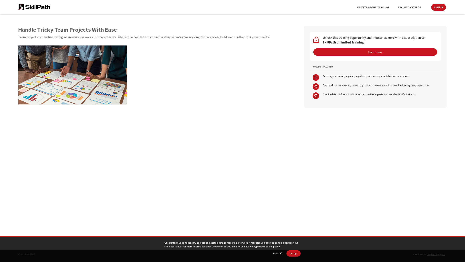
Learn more (375, 52)
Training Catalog (409, 7)
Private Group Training (373, 7)
